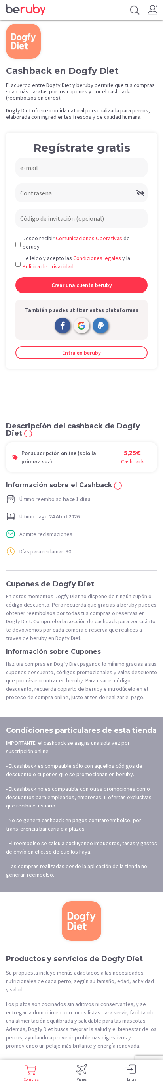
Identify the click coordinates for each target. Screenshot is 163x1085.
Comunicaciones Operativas (89, 238)
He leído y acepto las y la (76, 262)
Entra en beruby (81, 352)
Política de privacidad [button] (48, 266)
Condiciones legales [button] (97, 258)
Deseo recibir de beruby (76, 242)
